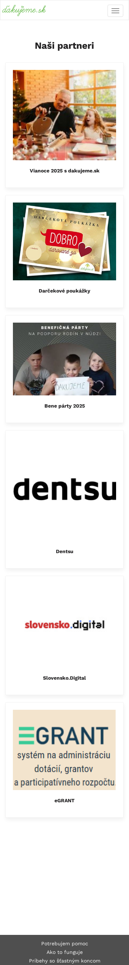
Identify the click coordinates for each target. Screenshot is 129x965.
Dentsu (64, 551)
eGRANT (64, 800)
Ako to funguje (65, 952)
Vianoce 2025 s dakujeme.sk (65, 170)
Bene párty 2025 (64, 406)
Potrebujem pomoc (64, 943)
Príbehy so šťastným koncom (64, 961)
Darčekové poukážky (64, 291)
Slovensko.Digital (64, 678)
